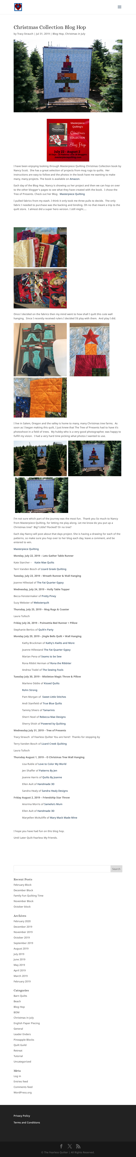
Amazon (75, 179)
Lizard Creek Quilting (54, 743)
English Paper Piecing (27, 1023)
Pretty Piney (49, 596)
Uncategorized (22, 1061)
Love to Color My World (52, 764)
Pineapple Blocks (24, 1039)
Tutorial (18, 1056)
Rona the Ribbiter (60, 663)
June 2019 (19, 959)
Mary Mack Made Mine (63, 817)
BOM (16, 1012)
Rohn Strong (29, 690)
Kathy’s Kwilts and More (60, 643)
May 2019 (19, 965)
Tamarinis (49, 710)
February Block (23, 884)
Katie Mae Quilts (44, 562)
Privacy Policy (22, 1115)
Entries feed (21, 1081)
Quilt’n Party (46, 629)
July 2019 (19, 954)
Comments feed (23, 1087)
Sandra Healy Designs (55, 790)
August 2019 (21, 948)
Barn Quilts (20, 995)
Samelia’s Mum (53, 804)
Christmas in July (75, 33)
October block (22, 906)
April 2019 (20, 970)
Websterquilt (42, 602)
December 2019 (23, 926)
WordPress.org (23, 1092)
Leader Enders (22, 1034)
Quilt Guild (20, 1045)
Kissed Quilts (52, 683)
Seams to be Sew (51, 656)
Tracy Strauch (25, 33)
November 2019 (23, 932)
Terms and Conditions (27, 1122)
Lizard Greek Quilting (53, 569)
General (18, 1028)
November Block (23, 901)
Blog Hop (58, 33)
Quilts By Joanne (52, 777)
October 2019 (22, 937)
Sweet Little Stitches (54, 696)
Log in (17, 1076)
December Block (23, 890)
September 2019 (23, 943)
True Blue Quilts (52, 703)
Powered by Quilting (53, 723)
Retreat (18, 1050)
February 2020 (22, 921)
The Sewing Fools (52, 669)
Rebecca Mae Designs (53, 717)
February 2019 (22, 981)
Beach (17, 1001)
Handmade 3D (45, 784)
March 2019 (21, 976)
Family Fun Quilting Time (28, 895)
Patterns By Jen (48, 770)
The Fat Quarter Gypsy (50, 582)
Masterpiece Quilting (72, 194)
